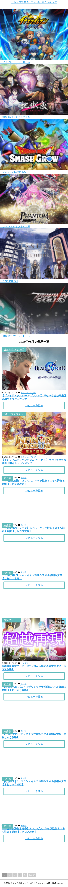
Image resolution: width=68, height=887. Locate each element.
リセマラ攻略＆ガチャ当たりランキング (34, 2)
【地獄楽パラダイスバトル (15, 117)
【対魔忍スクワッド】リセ (15, 336)
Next (31, 875)
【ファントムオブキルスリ (15, 226)
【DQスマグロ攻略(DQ (13, 171)
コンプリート (11, 620)
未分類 (7, 478)
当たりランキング (13, 349)
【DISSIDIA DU (9, 281)
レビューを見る (34, 405)
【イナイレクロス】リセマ (15, 62)
